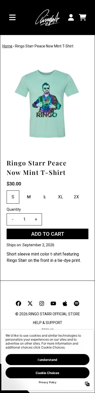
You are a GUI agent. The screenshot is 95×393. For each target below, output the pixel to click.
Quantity (14, 209)
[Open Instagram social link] (42, 303)
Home (7, 46)
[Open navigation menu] (12, 17)
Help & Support (47, 323)
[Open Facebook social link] (18, 303)
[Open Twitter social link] (30, 303)
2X (76, 196)
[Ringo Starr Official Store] (47, 17)
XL (60, 196)
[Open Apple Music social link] (65, 303)
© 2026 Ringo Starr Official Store (47, 314)
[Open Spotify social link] (76, 303)
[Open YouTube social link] (53, 303)
